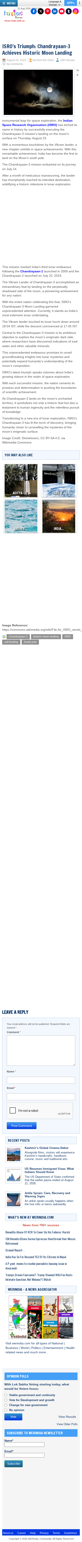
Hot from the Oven (43, 60)
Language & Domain (55, 3)
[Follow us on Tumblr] (69, 11)
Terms (56, 1533)
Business (12, 1348)
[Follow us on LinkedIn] (55, 11)
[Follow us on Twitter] (41, 11)
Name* (8, 1440)
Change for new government (28, 1405)
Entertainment (54, 1348)
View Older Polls (67, 1424)
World (25, 1348)
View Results (67, 1416)
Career (21, 1533)
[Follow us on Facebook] (34, 11)
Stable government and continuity (32, 1395)
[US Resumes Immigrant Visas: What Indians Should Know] (13, 1175)
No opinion (16, 1410)
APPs (70, 3)
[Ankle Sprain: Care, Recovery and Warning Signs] (13, 1199)
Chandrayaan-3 (18, 636)
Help (33, 1533)
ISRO (68, 636)
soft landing (11, 642)
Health (70, 1348)
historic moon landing (46, 636)
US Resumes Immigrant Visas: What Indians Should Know (49, 1170)
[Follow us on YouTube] (62, 11)
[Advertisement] (41, 221)
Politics (36, 1348)
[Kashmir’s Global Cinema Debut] (13, 1154)
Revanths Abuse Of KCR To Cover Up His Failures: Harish (37, 1232)
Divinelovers (30, 438)
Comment (14, 1032)
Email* (8, 1451)
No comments (15, 64)
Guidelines (70, 1533)
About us (8, 1533)
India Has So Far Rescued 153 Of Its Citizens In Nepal (35, 1256)
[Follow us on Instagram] (76, 11)
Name (11, 1071)
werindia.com (21, 1343)
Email (11, 1088)
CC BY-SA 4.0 (49, 438)
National (58, 1343)
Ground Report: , (14, 1250)
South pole (30, 642)
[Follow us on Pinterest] (48, 11)
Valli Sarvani (67, 60)
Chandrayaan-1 (31, 271)
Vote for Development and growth (31, 1400)
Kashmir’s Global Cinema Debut (46, 1148)
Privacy (44, 1533)
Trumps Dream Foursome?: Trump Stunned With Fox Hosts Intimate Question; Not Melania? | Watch (38, 1277)
